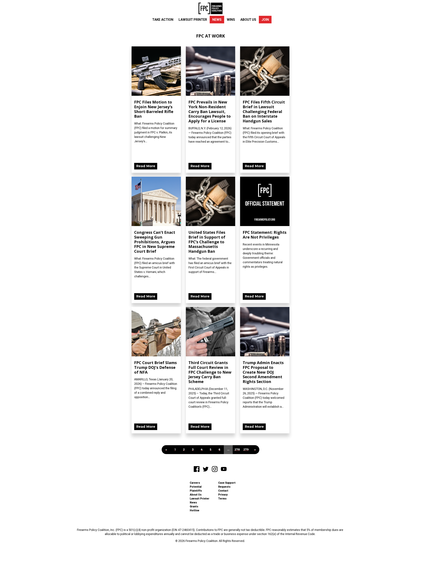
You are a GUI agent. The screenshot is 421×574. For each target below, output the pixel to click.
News (217, 20)
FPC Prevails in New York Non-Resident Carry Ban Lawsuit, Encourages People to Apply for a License (209, 111)
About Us (248, 20)
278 (237, 449)
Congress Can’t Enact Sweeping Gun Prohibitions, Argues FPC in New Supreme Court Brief (154, 242)
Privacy (223, 494)
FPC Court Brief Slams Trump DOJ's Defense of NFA (155, 367)
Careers (195, 482)
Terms (222, 498)
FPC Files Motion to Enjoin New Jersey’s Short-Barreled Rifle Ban (153, 109)
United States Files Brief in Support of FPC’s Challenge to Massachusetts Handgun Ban (206, 242)
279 (246, 449)
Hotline (194, 510)
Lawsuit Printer (193, 20)
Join (265, 20)
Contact (223, 490)
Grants (194, 506)
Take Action (162, 20)
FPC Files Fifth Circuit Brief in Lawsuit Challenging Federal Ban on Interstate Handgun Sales (264, 111)
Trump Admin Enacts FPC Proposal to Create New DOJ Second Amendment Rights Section (263, 372)
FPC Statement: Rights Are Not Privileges (264, 235)
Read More (145, 166)
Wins (231, 20)
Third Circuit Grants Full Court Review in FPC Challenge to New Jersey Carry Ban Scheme (210, 372)
